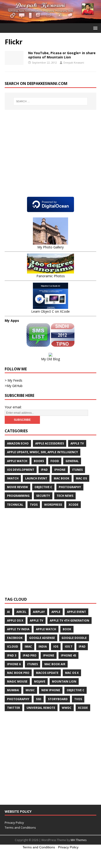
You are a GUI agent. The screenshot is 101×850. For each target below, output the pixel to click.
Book (67, 629)
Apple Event (76, 612)
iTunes (77, 470)
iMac (28, 647)
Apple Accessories (49, 443)
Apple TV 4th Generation (69, 620)
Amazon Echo (18, 443)
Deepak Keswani (73, 62)
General (72, 461)
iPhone (60, 470)
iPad (44, 470)
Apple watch (17, 461)
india (43, 647)
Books (39, 461)
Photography (70, 487)
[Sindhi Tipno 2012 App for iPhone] (62, 344)
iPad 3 (11, 655)
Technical (15, 505)
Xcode (73, 505)
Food (54, 461)
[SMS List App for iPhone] (39, 344)
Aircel (21, 612)
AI (8, 612)
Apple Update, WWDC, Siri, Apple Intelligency (42, 452)
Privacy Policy (14, 822)
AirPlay (39, 612)
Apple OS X (15, 620)
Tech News (65, 496)
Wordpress (53, 505)
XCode (83, 708)
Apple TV (77, 443)
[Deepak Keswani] (50, 20)
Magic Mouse (17, 681)
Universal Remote (41, 708)
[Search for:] (50, 101)
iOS (55, 647)
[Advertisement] (44, 158)
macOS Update (47, 673)
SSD (38, 699)
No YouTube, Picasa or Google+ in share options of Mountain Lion (62, 55)
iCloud (12, 647)
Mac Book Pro (18, 673)
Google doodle (74, 638)
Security (43, 496)
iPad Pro (29, 655)
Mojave (39, 681)
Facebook (15, 638)
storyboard (58, 699)
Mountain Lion (64, 681)
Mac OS (81, 478)
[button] (94, 27)
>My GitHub (14, 385)
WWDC (66, 708)
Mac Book (61, 478)
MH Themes (78, 840)
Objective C (43, 487)
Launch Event (36, 478)
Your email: (13, 407)
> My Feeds (13, 380)
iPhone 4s (68, 655)
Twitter (13, 708)
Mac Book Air (54, 664)
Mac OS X (72, 673)
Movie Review (17, 487)
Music (30, 690)
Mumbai (13, 690)
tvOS (34, 505)
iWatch (13, 478)
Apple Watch (46, 629)
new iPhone (50, 690)
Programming (18, 496)
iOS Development (20, 470)
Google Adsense (42, 638)
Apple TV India (18, 629)
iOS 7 (68, 647)
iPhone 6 (14, 664)
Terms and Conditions (20, 827)
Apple (55, 612)
